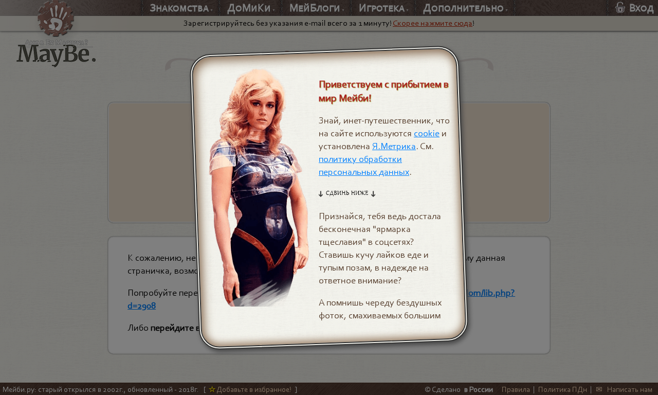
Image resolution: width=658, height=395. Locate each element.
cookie (427, 133)
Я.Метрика (394, 146)
